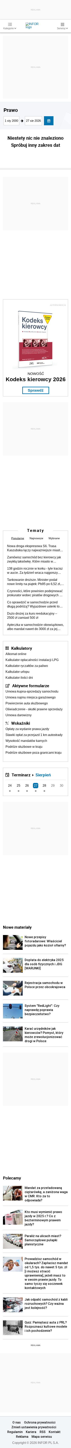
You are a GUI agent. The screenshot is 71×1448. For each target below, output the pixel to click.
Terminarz (21, 775)
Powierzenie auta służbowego (27, 703)
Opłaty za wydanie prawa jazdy (27, 729)
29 (53, 785)
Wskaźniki (20, 723)
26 (27, 785)
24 (10, 785)
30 (61, 785)
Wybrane (54, 538)
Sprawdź (36, 390)
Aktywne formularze (30, 685)
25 (18, 785)
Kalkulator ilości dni (19, 677)
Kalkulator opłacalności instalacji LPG (32, 660)
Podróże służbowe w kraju (24, 746)
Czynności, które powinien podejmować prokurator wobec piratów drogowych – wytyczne (35, 593)
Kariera (31, 1432)
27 (35, 785)
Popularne (17, 538)
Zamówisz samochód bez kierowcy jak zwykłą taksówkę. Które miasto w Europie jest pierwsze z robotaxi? (34, 559)
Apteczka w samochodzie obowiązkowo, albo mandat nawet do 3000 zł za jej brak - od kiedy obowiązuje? (35, 627)
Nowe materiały (17, 927)
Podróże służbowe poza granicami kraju (34, 752)
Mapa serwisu (42, 1437)
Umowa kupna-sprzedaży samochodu (32, 691)
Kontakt (55, 1432)
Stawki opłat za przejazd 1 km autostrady (34, 735)
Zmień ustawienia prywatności (33, 1427)
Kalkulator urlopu (17, 671)
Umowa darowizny (19, 715)
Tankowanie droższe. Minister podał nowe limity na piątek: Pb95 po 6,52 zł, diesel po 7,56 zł (34, 582)
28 (44, 785)
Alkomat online (16, 654)
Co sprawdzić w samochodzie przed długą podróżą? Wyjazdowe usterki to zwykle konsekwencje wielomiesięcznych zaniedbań (33, 604)
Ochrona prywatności (39, 1422)
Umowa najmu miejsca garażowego (31, 697)
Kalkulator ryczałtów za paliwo (27, 665)
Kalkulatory (21, 648)
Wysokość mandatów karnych (26, 740)
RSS (43, 1432)
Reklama (22, 1437)
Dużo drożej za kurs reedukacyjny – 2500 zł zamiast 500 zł (32, 615)
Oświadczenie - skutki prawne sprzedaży (34, 709)
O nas (16, 1422)
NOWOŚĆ (36, 374)
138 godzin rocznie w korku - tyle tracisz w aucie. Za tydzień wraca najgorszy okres (35, 571)
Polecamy (12, 1178)
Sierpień (43, 775)
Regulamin (15, 1432)
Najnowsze (36, 538)
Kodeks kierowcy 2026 (36, 379)
